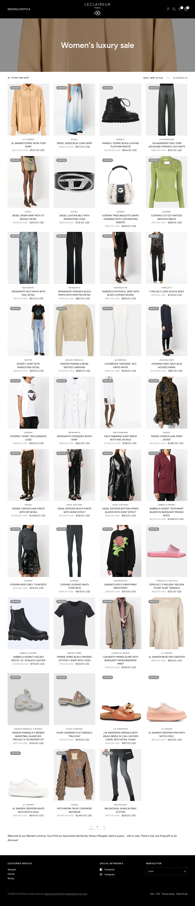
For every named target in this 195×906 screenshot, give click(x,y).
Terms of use (181, 894)
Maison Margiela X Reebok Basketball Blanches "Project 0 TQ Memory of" (28, 736)
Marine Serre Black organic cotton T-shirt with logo (74, 659)
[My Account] (168, 9)
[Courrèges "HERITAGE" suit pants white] (120, 330)
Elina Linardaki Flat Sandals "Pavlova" (74, 734)
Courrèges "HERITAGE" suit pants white (120, 365)
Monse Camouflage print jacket (167, 438)
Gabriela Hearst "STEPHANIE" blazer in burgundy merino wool (166, 512)
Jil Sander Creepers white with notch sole (28, 810)
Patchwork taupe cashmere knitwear (74, 810)
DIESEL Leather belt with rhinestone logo (74, 217)
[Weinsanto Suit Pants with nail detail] (28, 258)
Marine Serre (74, 653)
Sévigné (12, 869)
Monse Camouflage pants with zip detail (28, 510)
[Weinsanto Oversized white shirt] (74, 403)
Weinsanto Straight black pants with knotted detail (74, 293)
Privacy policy (168, 894)
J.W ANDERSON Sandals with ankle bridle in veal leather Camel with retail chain (120, 736)
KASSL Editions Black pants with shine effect (74, 510)
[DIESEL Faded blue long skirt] (74, 110)
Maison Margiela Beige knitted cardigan (74, 365)
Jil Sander (28, 139)
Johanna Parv (166, 360)
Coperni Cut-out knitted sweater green (166, 217)
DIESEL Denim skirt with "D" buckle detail (28, 217)
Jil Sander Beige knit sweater (166, 657)
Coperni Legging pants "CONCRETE (74, 586)
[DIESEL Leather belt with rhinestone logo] (74, 182)
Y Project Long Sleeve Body (166, 291)
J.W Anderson (166, 139)
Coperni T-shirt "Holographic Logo (28, 438)
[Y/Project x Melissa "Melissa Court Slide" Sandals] (167, 551)
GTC (158, 894)
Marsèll (120, 139)
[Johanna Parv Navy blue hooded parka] (167, 330)
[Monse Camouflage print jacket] (167, 403)
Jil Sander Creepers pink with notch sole (166, 734)
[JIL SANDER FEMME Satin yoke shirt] (28, 110)
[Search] (174, 9)
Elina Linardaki (74, 729)
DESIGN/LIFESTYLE (19, 9)
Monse (166, 433)
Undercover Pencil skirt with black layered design (120, 293)
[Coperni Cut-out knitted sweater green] (167, 182)
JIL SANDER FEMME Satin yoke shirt (28, 145)
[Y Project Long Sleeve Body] (167, 258)
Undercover (120, 288)
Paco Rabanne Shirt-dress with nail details (120, 438)
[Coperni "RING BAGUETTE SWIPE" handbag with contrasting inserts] (120, 182)
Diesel (74, 139)
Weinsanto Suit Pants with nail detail (28, 293)
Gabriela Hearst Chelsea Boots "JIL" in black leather (28, 659)
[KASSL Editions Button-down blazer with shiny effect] (120, 475)
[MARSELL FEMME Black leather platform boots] (120, 110)
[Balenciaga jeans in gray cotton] (120, 775)
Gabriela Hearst (166, 505)
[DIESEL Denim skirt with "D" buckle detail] (28, 182)
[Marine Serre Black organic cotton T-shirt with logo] (74, 623)
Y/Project (166, 288)
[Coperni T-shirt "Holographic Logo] (28, 403)
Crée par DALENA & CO (54, 894)
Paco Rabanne (120, 433)
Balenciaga (120, 805)
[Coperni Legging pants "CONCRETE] (74, 551)
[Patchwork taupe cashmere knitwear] (74, 775)
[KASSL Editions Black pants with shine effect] (74, 475)
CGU (152, 894)
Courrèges (120, 360)
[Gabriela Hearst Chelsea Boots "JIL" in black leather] (28, 623)
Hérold (11, 874)
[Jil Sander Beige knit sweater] (167, 623)
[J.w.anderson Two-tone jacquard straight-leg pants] (167, 110)
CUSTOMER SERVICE (20, 864)
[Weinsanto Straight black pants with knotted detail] (74, 258)
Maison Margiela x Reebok (28, 729)
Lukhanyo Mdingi (120, 653)
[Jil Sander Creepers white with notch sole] (28, 775)
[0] (185, 9)
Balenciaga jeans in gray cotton (120, 810)
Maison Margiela (74, 360)
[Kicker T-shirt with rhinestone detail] (28, 330)
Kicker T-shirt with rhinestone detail (28, 365)
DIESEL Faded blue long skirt (74, 143)
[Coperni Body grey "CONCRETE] (28, 551)
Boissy (11, 878)
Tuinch (74, 805)
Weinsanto (28, 288)
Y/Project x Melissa (166, 581)
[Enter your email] (184, 871)
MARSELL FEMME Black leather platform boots (120, 145)
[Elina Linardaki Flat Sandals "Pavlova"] (74, 699)
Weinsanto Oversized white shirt (74, 438)
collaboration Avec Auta (76, 894)
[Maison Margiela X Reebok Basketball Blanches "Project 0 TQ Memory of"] (28, 699)
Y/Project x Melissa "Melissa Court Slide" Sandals (166, 586)
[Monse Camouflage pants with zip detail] (28, 475)
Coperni (120, 212)
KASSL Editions (74, 505)
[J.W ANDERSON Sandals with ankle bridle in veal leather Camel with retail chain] (120, 699)
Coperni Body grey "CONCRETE (28, 584)
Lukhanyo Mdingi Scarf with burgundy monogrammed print (120, 660)
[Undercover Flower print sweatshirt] (120, 551)
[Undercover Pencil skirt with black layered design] (120, 258)
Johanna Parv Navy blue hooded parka (166, 365)
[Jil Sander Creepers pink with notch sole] (167, 699)
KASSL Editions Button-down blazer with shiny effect (120, 510)
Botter (28, 360)
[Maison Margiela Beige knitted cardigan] (74, 330)
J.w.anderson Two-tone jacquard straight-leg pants (166, 145)
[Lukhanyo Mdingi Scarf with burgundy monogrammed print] (120, 623)
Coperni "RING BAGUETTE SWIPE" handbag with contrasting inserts (120, 219)
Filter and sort (20, 78)
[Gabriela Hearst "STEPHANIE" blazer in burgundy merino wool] (167, 475)
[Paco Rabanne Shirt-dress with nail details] (120, 403)
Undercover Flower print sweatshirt (120, 586)
